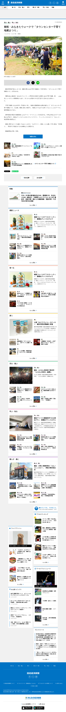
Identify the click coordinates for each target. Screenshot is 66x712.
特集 (53, 7)
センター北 (7, 33)
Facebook (50, 3)
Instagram (57, 3)
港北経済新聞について (9, 683)
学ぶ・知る (46, 7)
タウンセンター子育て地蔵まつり (44, 163)
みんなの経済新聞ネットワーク (33, 698)
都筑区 (19, 33)
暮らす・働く (36, 7)
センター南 (14, 33)
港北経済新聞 (14, 2)
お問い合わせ (59, 683)
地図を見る (33, 136)
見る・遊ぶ (21, 7)
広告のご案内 (35, 686)
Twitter (53, 3)
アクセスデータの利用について (46, 683)
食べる (14, 7)
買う (28, 7)
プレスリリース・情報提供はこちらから (27, 683)
